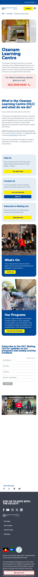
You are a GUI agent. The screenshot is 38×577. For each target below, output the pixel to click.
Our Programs (12, 135)
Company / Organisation (9, 377)
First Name (6, 366)
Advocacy (7, 534)
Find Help (9, 13)
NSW (3, 13)
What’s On (29, 133)
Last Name (6, 371)
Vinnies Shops (8, 530)
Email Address (7, 360)
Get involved (8, 525)
